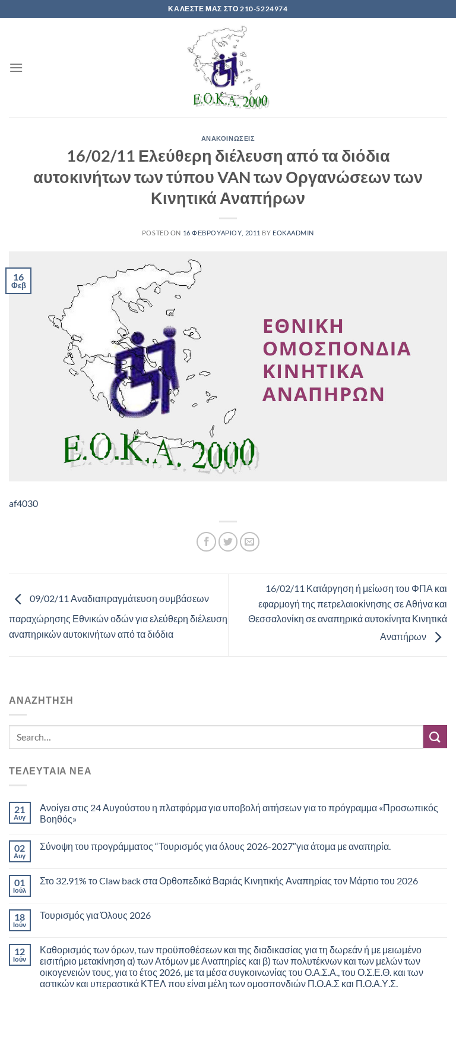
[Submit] (435, 736)
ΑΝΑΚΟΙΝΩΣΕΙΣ (228, 138)
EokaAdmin (293, 233)
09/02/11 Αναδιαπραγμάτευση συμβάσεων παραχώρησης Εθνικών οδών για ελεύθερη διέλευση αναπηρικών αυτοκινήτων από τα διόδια (118, 616)
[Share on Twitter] (228, 542)
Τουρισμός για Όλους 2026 (95, 915)
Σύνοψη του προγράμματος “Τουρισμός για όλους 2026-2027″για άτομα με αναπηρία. (215, 846)
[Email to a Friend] (249, 542)
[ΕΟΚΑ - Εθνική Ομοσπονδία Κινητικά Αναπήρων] (228, 67)
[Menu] (16, 67)
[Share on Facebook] (206, 542)
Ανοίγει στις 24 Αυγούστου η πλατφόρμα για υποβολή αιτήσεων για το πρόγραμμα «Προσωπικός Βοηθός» (239, 813)
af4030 (23, 503)
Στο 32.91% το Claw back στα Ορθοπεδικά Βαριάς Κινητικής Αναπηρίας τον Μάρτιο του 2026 (229, 880)
